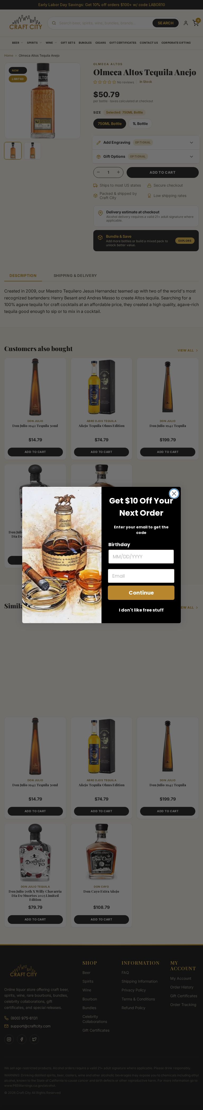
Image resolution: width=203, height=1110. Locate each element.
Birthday (119, 544)
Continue (141, 592)
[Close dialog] (174, 493)
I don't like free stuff (141, 610)
